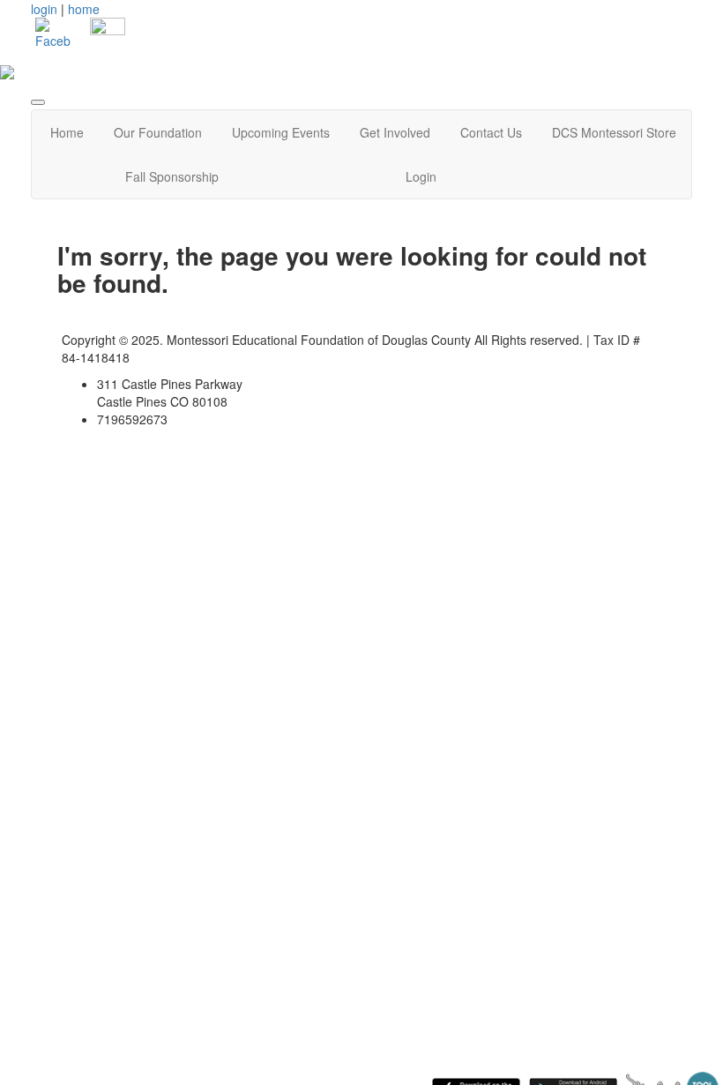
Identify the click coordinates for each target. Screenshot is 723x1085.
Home (67, 132)
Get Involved (395, 132)
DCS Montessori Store (614, 132)
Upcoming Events (281, 132)
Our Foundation (158, 132)
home (84, 9)
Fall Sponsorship (172, 176)
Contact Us (491, 132)
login (44, 9)
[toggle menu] (38, 102)
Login (421, 176)
